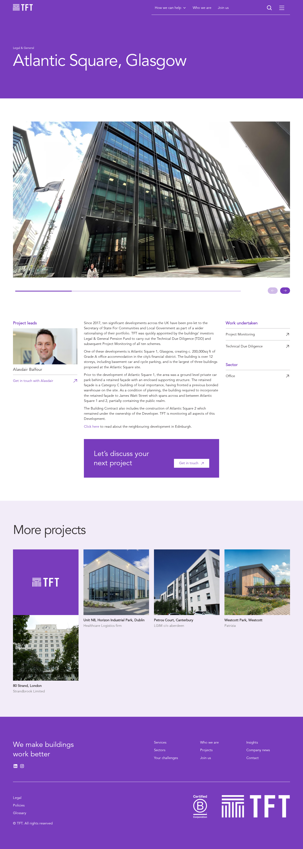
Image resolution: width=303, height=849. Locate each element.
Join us (205, 758)
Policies (19, 805)
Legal (17, 798)
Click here (91, 426)
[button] (170, 7)
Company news (258, 750)
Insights (252, 742)
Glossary (19, 813)
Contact (252, 758)
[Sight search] (269, 7)
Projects (206, 750)
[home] (23, 7)
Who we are (209, 742)
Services (160, 742)
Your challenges (166, 758)
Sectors (159, 750)
